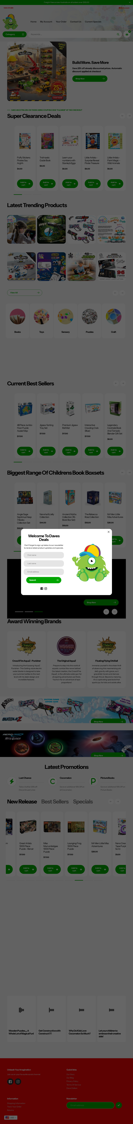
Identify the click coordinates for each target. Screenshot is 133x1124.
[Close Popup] (108, 531)
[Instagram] (45, 588)
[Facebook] (42, 588)
